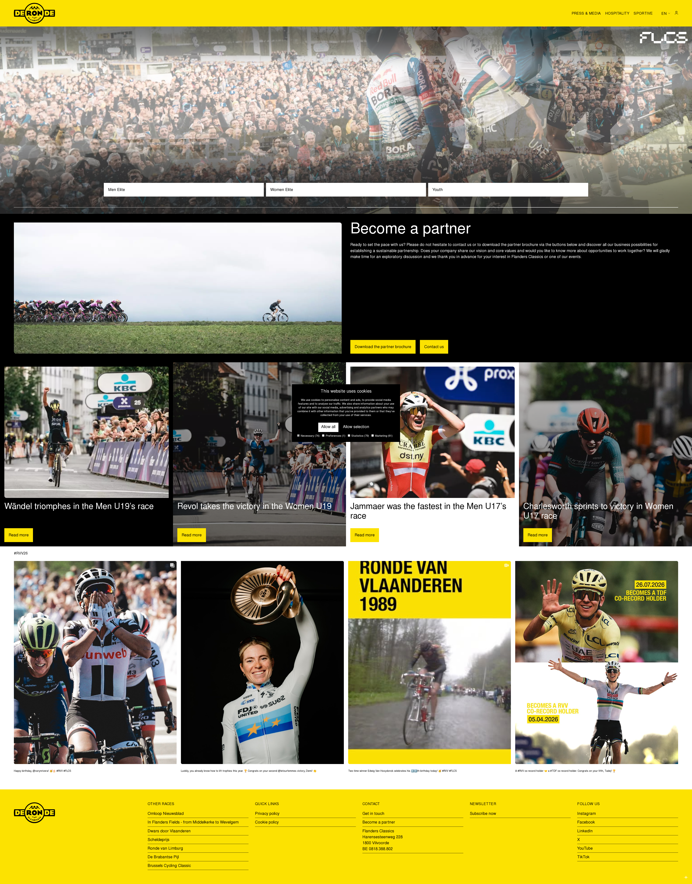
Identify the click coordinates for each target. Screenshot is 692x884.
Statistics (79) (360, 436)
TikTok (583, 857)
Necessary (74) (310, 436)
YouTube (585, 849)
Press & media (586, 13)
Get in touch (373, 814)
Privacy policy (267, 814)
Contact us (434, 347)
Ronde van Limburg (165, 849)
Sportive (643, 13)
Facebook (586, 823)
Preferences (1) (335, 436)
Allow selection (356, 427)
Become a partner (378, 823)
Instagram (586, 814)
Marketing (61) (383, 436)
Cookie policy (267, 823)
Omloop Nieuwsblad (166, 814)
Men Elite (116, 190)
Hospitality (617, 13)
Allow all (328, 427)
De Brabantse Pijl (163, 857)
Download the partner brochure (383, 347)
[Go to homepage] (34, 13)
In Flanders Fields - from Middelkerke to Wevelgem (193, 823)
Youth (437, 190)
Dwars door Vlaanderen (169, 831)
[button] (179, 207)
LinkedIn (585, 831)
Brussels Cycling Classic (169, 866)
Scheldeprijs (158, 840)
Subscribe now (483, 814)
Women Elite (281, 190)
